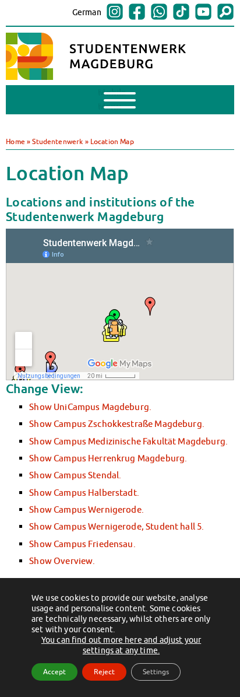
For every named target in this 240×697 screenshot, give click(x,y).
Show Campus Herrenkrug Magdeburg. (108, 458)
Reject (104, 671)
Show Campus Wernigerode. (86, 509)
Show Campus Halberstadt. (84, 492)
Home (15, 141)
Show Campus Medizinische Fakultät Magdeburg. (128, 441)
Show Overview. (62, 560)
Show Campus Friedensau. (82, 543)
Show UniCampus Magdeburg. (90, 406)
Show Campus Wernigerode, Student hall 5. (116, 526)
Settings (156, 671)
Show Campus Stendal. (75, 475)
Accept (54, 671)
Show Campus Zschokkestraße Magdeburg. (116, 423)
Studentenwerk (57, 141)
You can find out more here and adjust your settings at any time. (121, 645)
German (86, 12)
